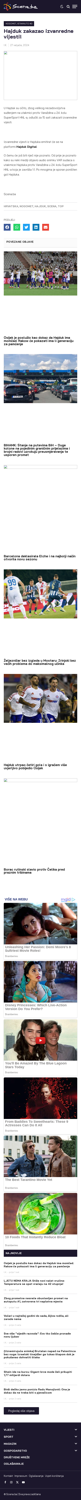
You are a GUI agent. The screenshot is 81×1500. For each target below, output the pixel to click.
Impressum (21, 1476)
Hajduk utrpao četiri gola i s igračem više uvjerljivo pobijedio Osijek (35, 766)
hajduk (40, 206)
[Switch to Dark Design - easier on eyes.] (61, 6)
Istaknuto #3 (24, 23)
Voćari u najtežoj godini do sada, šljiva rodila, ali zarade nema (36, 1317)
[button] (7, 227)
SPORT (8, 1436)
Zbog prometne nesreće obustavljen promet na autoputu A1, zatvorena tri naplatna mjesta (36, 1300)
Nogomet (11, 23)
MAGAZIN (10, 1443)
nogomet (26, 206)
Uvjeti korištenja (54, 1476)
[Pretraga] (68, 6)
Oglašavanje (36, 1476)
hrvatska (11, 206)
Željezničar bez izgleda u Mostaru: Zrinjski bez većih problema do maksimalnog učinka (40, 662)
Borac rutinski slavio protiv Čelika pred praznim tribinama (34, 871)
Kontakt (8, 1476)
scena (52, 206)
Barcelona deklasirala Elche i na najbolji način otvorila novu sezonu (40, 557)
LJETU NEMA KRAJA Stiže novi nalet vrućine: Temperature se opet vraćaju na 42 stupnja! (34, 1282)
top (61, 206)
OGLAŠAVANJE (14, 1463)
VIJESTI (9, 1429)
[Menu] (74, 6)
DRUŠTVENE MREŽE (17, 1457)
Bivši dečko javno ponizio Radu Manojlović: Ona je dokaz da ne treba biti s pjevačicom (37, 1391)
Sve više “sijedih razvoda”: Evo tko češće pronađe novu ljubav (37, 1335)
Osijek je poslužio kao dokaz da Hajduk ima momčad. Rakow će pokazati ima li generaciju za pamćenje (38, 341)
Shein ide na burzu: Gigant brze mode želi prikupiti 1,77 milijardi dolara (38, 1373)
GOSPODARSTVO (15, 1450)
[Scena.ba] (21, 6)
